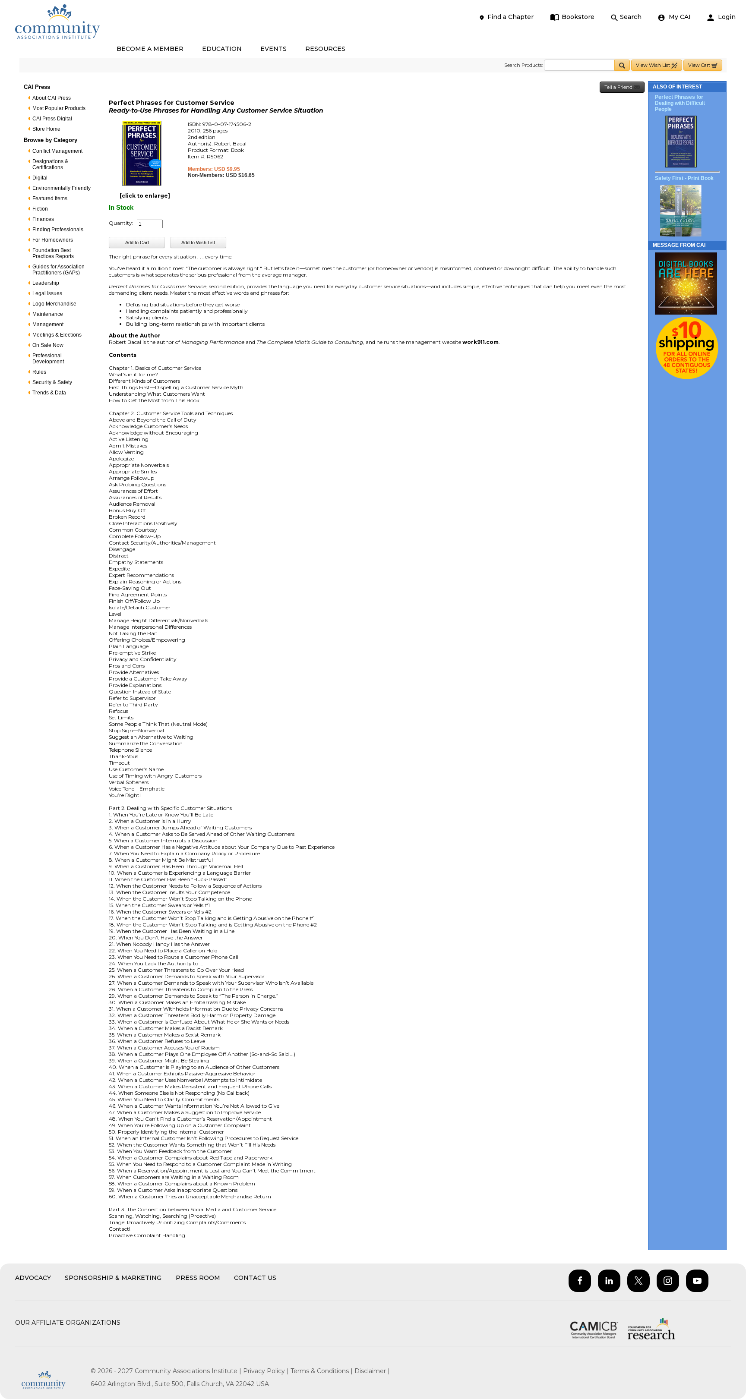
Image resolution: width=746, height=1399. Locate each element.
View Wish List (653, 65)
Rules (39, 372)
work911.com (480, 342)
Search (631, 17)
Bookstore (578, 17)
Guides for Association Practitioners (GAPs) (58, 270)
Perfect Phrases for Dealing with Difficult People (680, 103)
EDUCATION (222, 49)
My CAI (679, 17)
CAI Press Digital (52, 119)
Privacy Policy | (267, 1371)
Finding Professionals (57, 230)
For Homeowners (52, 240)
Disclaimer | (372, 1371)
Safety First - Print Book (684, 178)
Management (47, 324)
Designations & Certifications (50, 164)
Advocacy (33, 1278)
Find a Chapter (510, 17)
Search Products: (523, 65)
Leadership (45, 283)
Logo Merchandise (54, 304)
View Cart (699, 65)
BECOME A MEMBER (150, 49)
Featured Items (49, 198)
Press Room (198, 1278)
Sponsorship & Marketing (113, 1278)
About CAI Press (51, 98)
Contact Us (255, 1278)
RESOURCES (325, 49)
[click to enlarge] (145, 195)
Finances (43, 219)
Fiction (40, 209)
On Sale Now (47, 345)
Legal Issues (47, 293)
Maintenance (47, 314)
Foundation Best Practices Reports (53, 253)
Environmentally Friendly (61, 188)
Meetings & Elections (57, 335)
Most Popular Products (58, 108)
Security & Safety (52, 382)
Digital (39, 178)
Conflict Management (57, 151)
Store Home (46, 129)
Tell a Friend (619, 87)
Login (726, 17)
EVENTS (273, 49)
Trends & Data (49, 393)
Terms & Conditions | (322, 1371)
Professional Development (48, 359)
